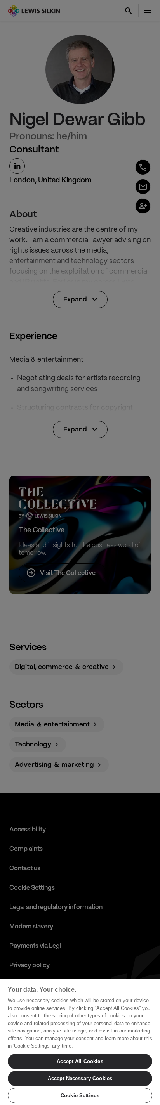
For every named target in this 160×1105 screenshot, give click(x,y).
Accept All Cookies (80, 1061)
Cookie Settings (80, 1095)
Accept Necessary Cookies (80, 1078)
